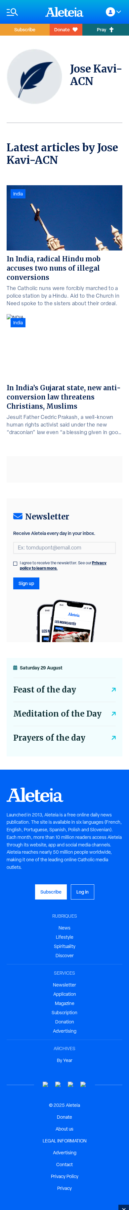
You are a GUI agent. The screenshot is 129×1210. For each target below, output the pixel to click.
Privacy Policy (64, 1176)
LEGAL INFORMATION (65, 1141)
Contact (64, 1164)
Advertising (64, 1031)
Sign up (26, 583)
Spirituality (64, 946)
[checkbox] (15, 564)
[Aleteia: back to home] (64, 12)
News (64, 928)
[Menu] (23, 12)
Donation (64, 1022)
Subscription (64, 1013)
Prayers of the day (49, 738)
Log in (82, 892)
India (18, 194)
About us (64, 1129)
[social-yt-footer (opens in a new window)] (46, 1084)
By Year (64, 1060)
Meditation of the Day (57, 714)
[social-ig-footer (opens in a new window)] (83, 1084)
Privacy (64, 1188)
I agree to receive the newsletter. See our (63, 565)
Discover (65, 956)
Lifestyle (64, 937)
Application (64, 994)
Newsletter (64, 985)
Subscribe (24, 29)
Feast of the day (44, 690)
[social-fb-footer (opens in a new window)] (58, 1084)
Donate (62, 29)
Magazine (64, 1003)
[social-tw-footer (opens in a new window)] (71, 1084)
